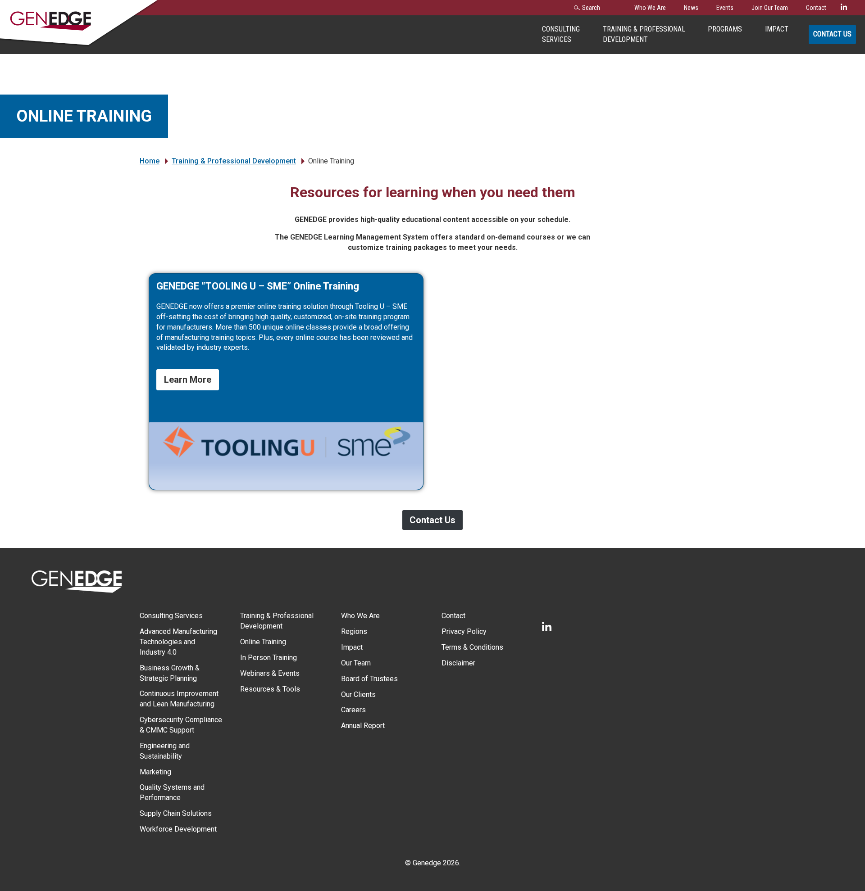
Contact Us (832, 34)
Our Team (356, 663)
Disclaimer (458, 663)
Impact (776, 29)
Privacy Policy (464, 631)
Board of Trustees (369, 678)
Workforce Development (178, 829)
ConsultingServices (561, 34)
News (691, 7)
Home (149, 161)
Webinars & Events (270, 673)
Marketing (155, 772)
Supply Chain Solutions (176, 813)
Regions (354, 631)
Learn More (187, 379)
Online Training (263, 642)
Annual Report (363, 725)
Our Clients (358, 694)
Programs (725, 29)
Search (591, 7)
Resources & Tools (270, 689)
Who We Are (650, 7)
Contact (816, 7)
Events (724, 7)
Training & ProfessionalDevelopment (644, 34)
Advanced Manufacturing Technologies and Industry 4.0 (178, 641)
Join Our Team (769, 7)
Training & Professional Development (234, 161)
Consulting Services (171, 615)
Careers (353, 710)
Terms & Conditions (472, 647)
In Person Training (268, 657)
